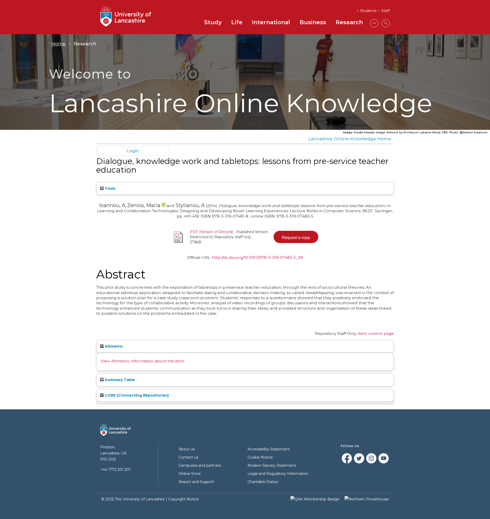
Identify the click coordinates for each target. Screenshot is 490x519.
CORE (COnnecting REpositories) (136, 395)
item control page (376, 333)
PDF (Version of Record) (211, 232)
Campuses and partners (200, 465)
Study (213, 22)
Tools (109, 188)
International (271, 22)
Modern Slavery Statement (272, 465)
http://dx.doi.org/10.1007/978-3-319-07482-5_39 (257, 257)
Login (133, 150)
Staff (385, 10)
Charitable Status (263, 481)
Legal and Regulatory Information (278, 473)
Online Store (190, 473)
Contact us (188, 457)
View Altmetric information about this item (142, 361)
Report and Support (196, 481)
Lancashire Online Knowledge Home (349, 138)
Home (59, 44)
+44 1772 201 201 (115, 469)
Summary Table (119, 379)
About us (187, 449)
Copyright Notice (183, 499)
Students (368, 10)
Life (236, 22)
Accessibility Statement (269, 449)
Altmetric (113, 346)
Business (313, 22)
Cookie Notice (260, 457)
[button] (296, 237)
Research (349, 22)
